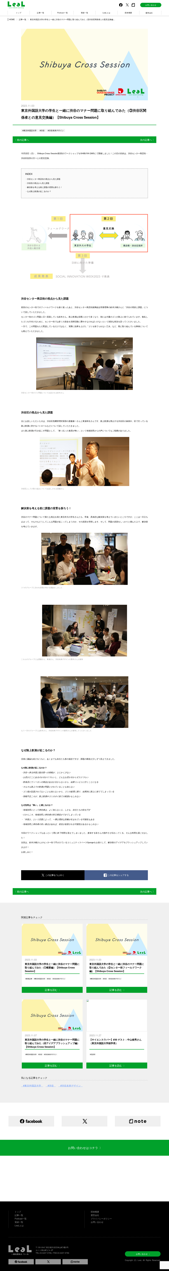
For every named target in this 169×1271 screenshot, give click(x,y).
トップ (18, 12)
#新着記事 (28, 979)
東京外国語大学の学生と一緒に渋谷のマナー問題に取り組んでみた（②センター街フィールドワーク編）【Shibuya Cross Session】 (116, 967)
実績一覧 (84, 12)
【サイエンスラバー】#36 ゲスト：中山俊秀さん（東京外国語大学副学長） (115, 1041)
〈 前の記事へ (21, 139)
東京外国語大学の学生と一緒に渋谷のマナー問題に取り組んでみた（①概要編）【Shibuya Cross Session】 (52, 967)
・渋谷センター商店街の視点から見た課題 (42, 179)
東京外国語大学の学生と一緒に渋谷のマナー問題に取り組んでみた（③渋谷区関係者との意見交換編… (72, 19)
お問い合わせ (150, 5)
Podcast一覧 (62, 12)
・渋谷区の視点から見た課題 (37, 183)
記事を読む (53, 989)
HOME (12, 19)
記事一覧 (40, 12)
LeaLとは (106, 12)
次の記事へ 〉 (147, 139)
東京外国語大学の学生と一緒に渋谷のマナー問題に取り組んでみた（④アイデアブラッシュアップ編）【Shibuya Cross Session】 (52, 1043)
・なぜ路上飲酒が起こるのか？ (38, 191)
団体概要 (128, 12)
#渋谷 (42, 130)
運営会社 (149, 13)
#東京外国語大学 (29, 130)
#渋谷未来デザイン (56, 130)
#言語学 (92, 1054)
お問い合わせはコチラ (85, 1148)
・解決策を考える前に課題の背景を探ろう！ (43, 187)
